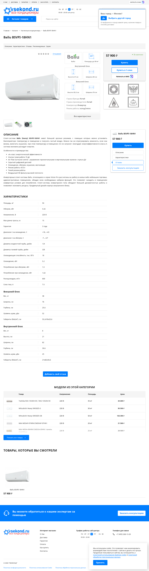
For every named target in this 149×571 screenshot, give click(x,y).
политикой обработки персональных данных (115, 556)
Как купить (44, 2)
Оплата (34, 2)
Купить (124, 62)
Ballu (73, 61)
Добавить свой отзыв (55, 374)
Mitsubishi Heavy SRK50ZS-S (30, 408)
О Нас (5, 2)
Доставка (14, 2)
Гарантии (24, 2)
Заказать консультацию (132, 513)
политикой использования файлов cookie (109, 555)
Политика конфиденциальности (14, 568)
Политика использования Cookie (40, 568)
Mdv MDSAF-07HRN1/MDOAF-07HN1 (33, 423)
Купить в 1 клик (124, 70)
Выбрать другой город (119, 18)
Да (103, 18)
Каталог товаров (20, 19)
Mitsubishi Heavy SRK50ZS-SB (30, 416)
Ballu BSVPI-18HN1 (17, 490)
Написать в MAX (135, 2)
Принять (100, 562)
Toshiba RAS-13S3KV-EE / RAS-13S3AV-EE (35, 401)
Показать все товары (15, 438)
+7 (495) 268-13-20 (123, 534)
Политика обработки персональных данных (71, 568)
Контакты (55, 2)
